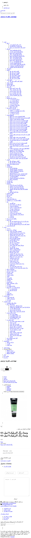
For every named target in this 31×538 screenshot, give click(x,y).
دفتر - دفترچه (10, 272)
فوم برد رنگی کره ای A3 (16, 327)
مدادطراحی (9, 166)
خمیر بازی (9, 277)
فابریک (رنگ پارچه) (11, 108)
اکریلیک (8, 49)
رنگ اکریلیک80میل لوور (15, 50)
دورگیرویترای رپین (14, 101)
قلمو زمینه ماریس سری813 (16, 144)
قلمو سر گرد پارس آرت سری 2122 (18, 127)
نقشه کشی (9, 339)
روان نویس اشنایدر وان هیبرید (17, 263)
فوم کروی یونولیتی (14, 334)
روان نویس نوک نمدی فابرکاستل (18, 235)
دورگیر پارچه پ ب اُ (14, 109)
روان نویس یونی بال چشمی (16, 253)
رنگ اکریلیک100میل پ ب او (16, 61)
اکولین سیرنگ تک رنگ (15, 162)
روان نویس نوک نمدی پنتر (16, 266)
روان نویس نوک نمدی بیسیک (17, 234)
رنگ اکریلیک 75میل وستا (16, 53)
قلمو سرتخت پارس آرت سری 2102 (18, 129)
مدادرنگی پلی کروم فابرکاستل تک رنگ (19, 221)
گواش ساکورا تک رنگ (15, 75)
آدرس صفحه (7, 391)
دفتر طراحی (10, 182)
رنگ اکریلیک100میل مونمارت (17, 65)
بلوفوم (11, 336)
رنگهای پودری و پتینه (12, 218)
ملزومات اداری (10, 297)
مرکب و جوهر (10, 342)
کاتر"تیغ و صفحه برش (12, 338)
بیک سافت (12, 265)
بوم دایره (12, 217)
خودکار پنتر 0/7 (13, 241)
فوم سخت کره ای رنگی (15, 335)
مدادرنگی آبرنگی (11, 85)
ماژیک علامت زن (11, 286)
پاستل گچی (9, 79)
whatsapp (9, 388)
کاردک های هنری (11, 225)
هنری (5, 42)
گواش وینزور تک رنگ (15, 78)
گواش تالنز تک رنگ (14, 71)
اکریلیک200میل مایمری (15, 63)
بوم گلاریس (12, 203)
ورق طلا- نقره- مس (11, 199)
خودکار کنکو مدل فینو (15, 238)
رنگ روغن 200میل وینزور (16, 95)
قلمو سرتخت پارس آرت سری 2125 (18, 143)
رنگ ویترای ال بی (14, 103)
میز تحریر (9, 293)
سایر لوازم (9, 345)
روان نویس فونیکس (14, 258)
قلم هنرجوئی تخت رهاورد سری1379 (19, 158)
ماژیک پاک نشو (13, 290)
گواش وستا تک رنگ (14, 77)
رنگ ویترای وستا (14, 106)
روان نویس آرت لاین (15, 262)
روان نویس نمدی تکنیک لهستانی (17, 232)
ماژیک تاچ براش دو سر (15, 310)
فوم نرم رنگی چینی (14, 324)
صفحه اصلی (7, 347)
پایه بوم (8, 196)
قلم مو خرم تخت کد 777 (16, 152)
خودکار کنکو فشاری (15, 239)
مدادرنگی (9, 68)
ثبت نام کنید (6, 7)
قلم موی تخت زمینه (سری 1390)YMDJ (19, 148)
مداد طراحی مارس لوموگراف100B (18, 173)
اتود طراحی (9, 180)
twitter (8, 387)
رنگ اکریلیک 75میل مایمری (16, 51)
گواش (8, 70)
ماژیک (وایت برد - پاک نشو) (13, 287)
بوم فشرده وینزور (14, 206)
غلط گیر (9, 284)
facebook (9, 386)
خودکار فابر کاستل (14, 248)
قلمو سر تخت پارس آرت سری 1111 (18, 124)
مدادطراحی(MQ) (14, 176)
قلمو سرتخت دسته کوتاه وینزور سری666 (20, 117)
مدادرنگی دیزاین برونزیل (16, 223)
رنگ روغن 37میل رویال (15, 89)
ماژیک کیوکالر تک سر (15, 308)
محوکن (8, 165)
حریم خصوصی (7, 508)
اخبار (5, 354)
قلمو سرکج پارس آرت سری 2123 (18, 123)
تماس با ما (6, 356)
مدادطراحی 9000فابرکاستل (16, 171)
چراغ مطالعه (10, 294)
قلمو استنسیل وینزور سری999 (17, 116)
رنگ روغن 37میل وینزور (16, 91)
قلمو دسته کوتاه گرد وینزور (16, 150)
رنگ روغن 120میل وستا (15, 94)
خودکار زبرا (12, 246)
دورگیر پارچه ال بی (14, 113)
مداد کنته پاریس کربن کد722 (17, 186)
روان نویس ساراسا (14, 252)
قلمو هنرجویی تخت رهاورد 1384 (17, 137)
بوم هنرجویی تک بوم (14, 210)
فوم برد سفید (13, 322)
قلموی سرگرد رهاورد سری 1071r (18, 130)
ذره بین (8, 228)
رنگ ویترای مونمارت (15, 105)
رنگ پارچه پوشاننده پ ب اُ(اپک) (17, 110)
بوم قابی (12, 215)
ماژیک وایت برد (13, 289)
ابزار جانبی (9, 197)
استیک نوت (9, 282)
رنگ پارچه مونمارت (14, 112)
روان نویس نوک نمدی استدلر (17, 255)
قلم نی (8, 343)
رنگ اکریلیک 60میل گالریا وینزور (18, 64)
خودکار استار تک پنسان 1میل (17, 245)
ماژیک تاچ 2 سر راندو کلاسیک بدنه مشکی (20, 307)
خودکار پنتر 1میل (14, 237)
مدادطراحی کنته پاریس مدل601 (17, 175)
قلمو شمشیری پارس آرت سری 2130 (19, 120)
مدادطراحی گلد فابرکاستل (16, 169)
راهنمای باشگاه (10, 353)
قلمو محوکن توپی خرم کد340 (17, 151)
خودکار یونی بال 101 (15, 242)
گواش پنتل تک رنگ (14, 74)
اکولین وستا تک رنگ (14, 161)
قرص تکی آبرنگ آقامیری (16, 46)
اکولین (8, 159)
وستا (2, 441)
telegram (9, 390)
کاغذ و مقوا (9, 194)
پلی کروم (9, 220)
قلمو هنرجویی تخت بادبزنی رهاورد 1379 (19, 138)
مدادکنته (9, 183)
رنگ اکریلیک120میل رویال (16, 58)
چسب (8, 291)
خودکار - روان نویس (11, 230)
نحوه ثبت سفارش (8, 511)
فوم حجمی (12, 331)
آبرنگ (8, 43)
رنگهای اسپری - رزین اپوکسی (14, 200)
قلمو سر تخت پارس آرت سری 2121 (18, 122)
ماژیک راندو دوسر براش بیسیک (17, 311)
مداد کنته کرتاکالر (14, 192)
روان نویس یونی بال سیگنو (16, 256)
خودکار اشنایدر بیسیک (15, 249)
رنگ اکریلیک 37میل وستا (16, 60)
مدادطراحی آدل (13, 168)
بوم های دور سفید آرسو (15, 204)
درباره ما (6, 357)
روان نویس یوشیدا (14, 260)
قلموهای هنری (10, 115)
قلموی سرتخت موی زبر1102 (17, 119)
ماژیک (8, 96)
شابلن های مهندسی (11, 303)
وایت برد (9, 300)
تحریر (5, 227)
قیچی (8, 276)
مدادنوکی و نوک (10, 269)
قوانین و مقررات (8, 516)
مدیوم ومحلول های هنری (13, 164)
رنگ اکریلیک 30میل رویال (16, 54)
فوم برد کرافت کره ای (15, 329)
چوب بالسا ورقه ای (14, 318)
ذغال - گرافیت (10, 193)
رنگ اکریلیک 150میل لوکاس (16, 67)
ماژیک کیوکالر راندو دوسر (16, 305)
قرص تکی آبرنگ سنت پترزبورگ (17, 47)
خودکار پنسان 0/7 (14, 244)
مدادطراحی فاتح (14, 179)
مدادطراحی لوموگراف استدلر (17, 178)
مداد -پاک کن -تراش (11, 270)
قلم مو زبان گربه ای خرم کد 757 (18, 157)
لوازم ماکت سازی (11, 312)
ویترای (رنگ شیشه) (11, 98)
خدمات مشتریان (5, 513)
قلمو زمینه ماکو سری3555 (16, 154)
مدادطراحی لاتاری (14, 172)
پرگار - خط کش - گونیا (12, 283)
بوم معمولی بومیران (15, 208)
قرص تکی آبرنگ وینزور (15, 44)
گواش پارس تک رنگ (15, 72)
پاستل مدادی (10, 84)
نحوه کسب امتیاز (11, 352)
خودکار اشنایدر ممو (14, 251)
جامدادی (9, 280)
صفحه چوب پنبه (14, 314)
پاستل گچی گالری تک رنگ (16, 81)
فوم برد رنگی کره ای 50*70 (16, 328)
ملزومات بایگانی (11, 298)
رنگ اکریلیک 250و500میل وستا (17, 56)
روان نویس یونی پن (14, 259)
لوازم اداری (6, 296)
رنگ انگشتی (10, 279)
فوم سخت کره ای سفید (15, 325)
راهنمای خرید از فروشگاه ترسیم (9, 505)
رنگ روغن (9, 86)
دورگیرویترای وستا (14, 102)
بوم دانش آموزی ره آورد (16, 207)
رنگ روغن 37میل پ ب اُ (16, 92)
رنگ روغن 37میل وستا (15, 88)
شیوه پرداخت (7, 509)
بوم (7, 201)
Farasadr (12, 536)
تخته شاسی (9, 273)
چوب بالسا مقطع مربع (15, 315)
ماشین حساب (10, 275)
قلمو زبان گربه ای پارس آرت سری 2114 (20, 126)
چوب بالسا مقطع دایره (15, 317)
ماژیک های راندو (11, 304)
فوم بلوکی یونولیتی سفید (16, 332)
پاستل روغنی (10, 82)
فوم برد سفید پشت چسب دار (17, 321)
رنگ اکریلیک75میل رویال (16, 57)
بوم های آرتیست (14, 211)
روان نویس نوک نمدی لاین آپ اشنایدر (19, 267)
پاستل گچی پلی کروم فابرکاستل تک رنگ (19, 224)
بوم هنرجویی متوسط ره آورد (17, 214)
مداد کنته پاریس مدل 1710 (16, 185)
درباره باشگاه (10, 350)
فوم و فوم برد (10, 319)
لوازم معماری (7, 301)
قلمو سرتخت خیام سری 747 (17, 155)
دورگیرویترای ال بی (14, 99)
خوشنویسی (6, 341)
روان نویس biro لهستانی (16, 231)
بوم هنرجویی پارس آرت (15, 213)
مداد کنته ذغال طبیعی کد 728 (17, 187)
